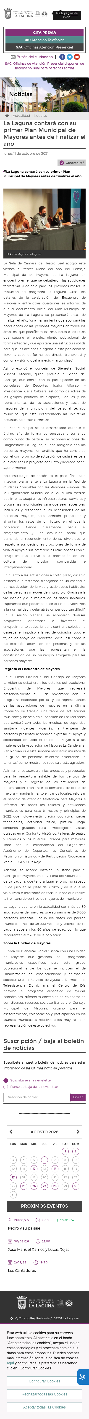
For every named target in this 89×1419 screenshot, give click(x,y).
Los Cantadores (22, 1271)
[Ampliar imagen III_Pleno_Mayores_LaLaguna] (44, 219)
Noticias (40, 115)
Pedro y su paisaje (24, 1228)
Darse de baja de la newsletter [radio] (34, 1087)
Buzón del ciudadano (35, 57)
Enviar (78, 1097)
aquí (10, 1363)
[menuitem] (44, 32)
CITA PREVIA (44, 33)
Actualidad (21, 115)
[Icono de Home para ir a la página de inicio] (44, 1301)
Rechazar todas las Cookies (44, 1394)
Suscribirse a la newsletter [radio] (31, 1080)
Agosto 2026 (44, 1132)
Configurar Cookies (44, 1381)
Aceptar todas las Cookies (44, 1407)
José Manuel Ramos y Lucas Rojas (38, 1249)
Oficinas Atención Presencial (44, 47)
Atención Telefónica (45, 40)
